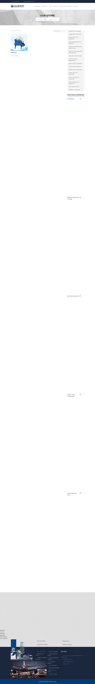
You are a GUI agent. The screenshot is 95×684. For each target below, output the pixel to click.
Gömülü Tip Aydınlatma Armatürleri (75, 47)
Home (45, 19)
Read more (15, 55)
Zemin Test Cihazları (74, 89)
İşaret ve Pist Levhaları (75, 63)
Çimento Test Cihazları (75, 69)
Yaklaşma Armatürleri (75, 56)
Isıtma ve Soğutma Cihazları (74, 78)
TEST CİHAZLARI (53, 6)
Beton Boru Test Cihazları (73, 38)
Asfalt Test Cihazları (75, 66)
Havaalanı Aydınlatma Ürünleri (75, 42)
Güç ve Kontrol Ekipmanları (73, 59)
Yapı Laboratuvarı (74, 86)
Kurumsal (45, 6)
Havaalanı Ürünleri (65, 6)
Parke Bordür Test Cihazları (74, 82)
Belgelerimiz (2, 635)
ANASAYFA (37, 6)
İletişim (75, 6)
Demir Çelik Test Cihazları (73, 73)
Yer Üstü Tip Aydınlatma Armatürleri (75, 52)
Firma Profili (2, 633)
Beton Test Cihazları (75, 31)
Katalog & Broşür (3, 636)
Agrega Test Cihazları (75, 34)
